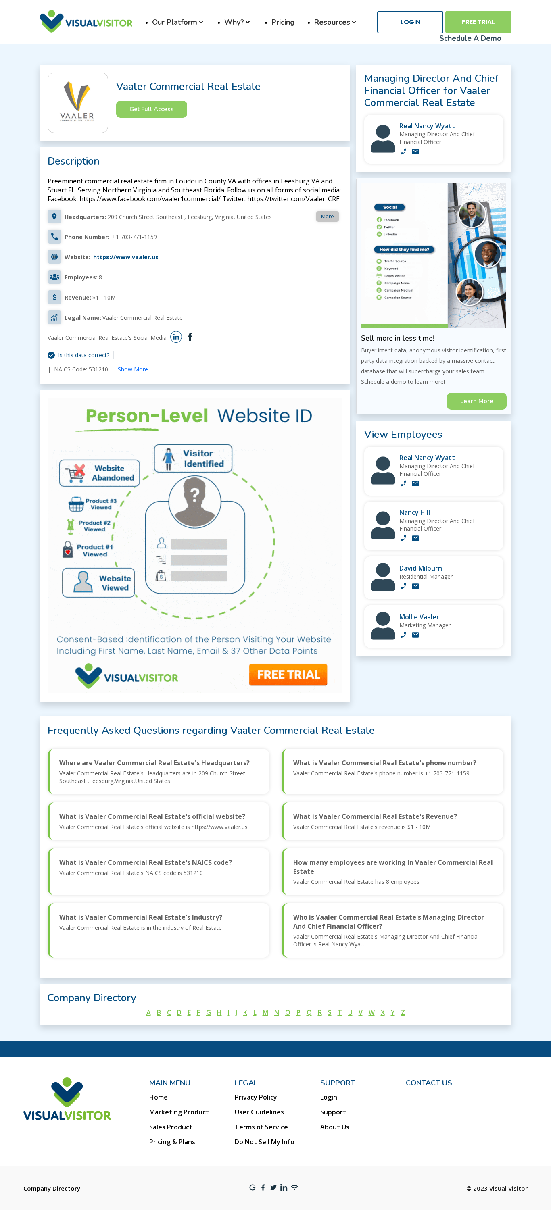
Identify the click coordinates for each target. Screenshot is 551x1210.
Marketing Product (179, 1112)
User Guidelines (259, 1112)
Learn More (476, 401)
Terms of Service (261, 1127)
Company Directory (51, 1188)
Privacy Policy (256, 1097)
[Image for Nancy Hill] (383, 537)
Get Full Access (151, 109)
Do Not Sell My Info (264, 1141)
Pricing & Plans (172, 1141)
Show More (133, 369)
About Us (334, 1127)
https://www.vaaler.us (126, 257)
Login (410, 22)
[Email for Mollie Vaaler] (415, 636)
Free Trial (478, 22)
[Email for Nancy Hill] (415, 539)
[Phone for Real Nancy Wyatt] (403, 152)
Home (158, 1097)
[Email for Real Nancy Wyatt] (415, 152)
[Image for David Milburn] (383, 588)
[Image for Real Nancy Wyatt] (383, 150)
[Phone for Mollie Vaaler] (403, 636)
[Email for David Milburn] (415, 587)
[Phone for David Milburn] (403, 587)
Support (333, 1112)
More (327, 216)
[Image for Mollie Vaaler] (383, 637)
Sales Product (170, 1127)
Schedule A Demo (470, 38)
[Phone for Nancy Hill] (403, 539)
